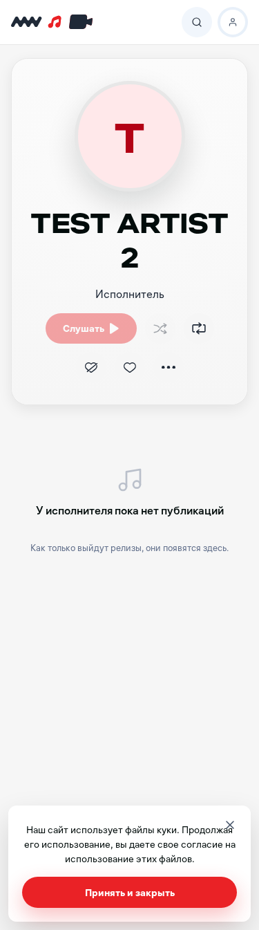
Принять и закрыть (130, 892)
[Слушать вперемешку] (160, 328)
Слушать (83, 328)
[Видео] (78, 22)
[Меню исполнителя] (168, 367)
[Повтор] (199, 328)
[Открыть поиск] (197, 22)
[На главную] (26, 22)
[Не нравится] (91, 367)
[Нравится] (130, 367)
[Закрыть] (230, 825)
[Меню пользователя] (233, 22)
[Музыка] (56, 22)
